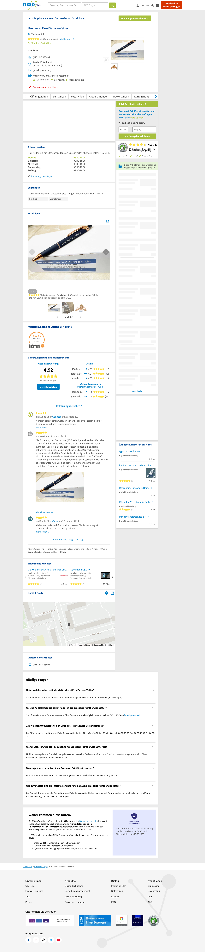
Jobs (27, 896)
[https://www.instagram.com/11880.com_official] (36, 940)
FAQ (113, 902)
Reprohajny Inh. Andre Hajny (134, 487)
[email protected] (132, 715)
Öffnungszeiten (39, 96)
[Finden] (112, 5)
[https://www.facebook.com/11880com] (28, 940)
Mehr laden (137, 391)
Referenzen (117, 891)
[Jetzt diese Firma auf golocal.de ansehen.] (85, 373)
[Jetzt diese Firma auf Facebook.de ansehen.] (85, 391)
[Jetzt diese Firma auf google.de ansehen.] (85, 396)
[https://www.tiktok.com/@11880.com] (43, 940)
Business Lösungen (75, 902)
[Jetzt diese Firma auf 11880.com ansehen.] (85, 368)
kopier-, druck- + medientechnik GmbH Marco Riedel (137, 465)
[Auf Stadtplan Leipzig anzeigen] (112, 593)
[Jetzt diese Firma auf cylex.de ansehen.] (85, 377)
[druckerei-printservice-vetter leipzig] (54, 308)
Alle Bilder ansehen (45, 512)
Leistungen (59, 96)
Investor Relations (34, 891)
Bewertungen (121, 96)
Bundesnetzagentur (88, 821)
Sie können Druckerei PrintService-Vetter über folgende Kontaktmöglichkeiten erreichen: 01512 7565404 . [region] (83, 715)
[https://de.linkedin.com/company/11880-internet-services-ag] (51, 940)
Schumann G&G (78, 569)
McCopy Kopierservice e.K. (132, 516)
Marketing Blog (118, 886)
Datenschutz (154, 891)
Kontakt (115, 896)
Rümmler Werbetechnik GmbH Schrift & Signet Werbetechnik (137, 502)
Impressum (153, 886)
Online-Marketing (73, 896)
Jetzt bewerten (48, 387)
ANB (150, 902)
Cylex (55, 521)
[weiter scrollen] (155, 96)
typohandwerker (128, 451)
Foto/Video (77, 96)
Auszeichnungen (98, 96)
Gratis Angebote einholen (133, 18)
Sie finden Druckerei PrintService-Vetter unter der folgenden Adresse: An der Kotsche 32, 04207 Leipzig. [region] (74, 697)
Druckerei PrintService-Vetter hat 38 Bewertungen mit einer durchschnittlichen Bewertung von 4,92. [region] (72, 775)
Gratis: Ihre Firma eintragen (171, 5)
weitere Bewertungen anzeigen (69, 539)
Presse (28, 902)
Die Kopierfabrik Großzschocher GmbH (47, 569)
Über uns (29, 886)
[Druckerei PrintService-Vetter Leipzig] (107, 221)
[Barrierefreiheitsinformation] (153, 5)
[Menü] (158, 5)
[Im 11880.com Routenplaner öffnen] (107, 592)
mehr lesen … (43, 427)
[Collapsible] (153, 690)
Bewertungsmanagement (77, 891)
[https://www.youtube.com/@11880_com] (59, 940)
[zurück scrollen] (25, 96)
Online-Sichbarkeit (74, 886)
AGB (150, 896)
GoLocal (56, 416)
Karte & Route (142, 96)
